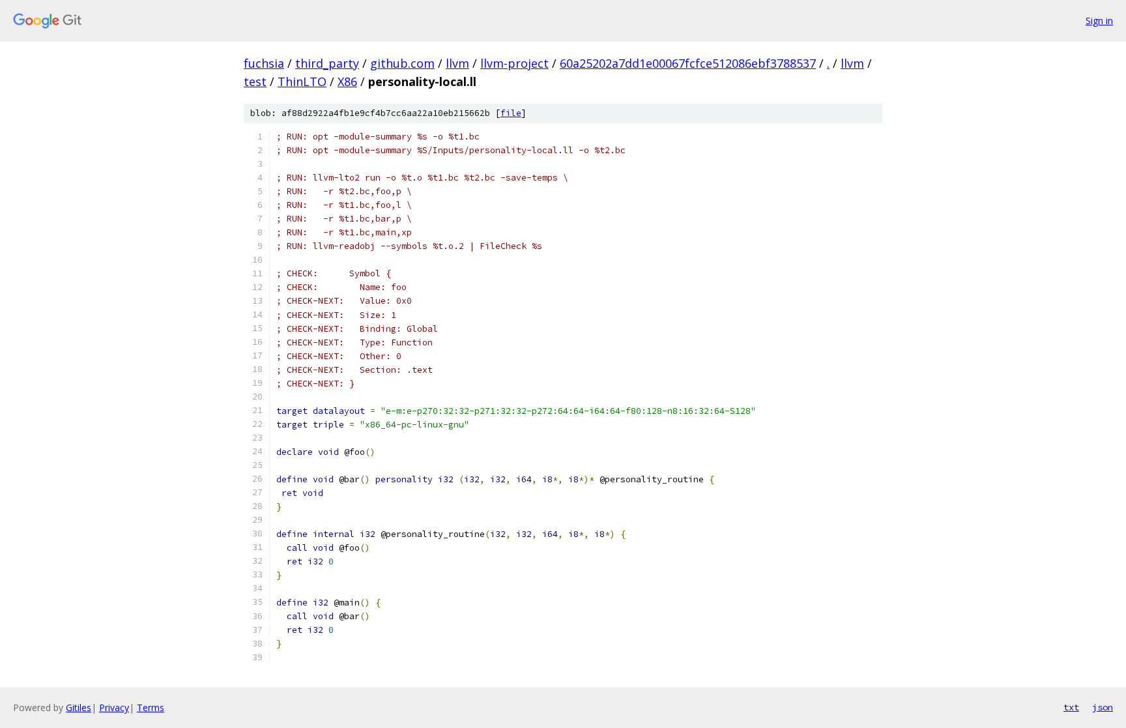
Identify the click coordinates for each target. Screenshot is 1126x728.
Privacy (114, 707)
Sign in (1099, 20)
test (255, 81)
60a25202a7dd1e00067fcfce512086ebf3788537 (688, 63)
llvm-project (514, 63)
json (1102, 707)
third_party (327, 63)
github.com (402, 63)
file (510, 113)
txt (1071, 707)
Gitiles (78, 707)
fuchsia (264, 63)
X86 (347, 81)
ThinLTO (302, 81)
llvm (457, 63)
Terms (150, 707)
